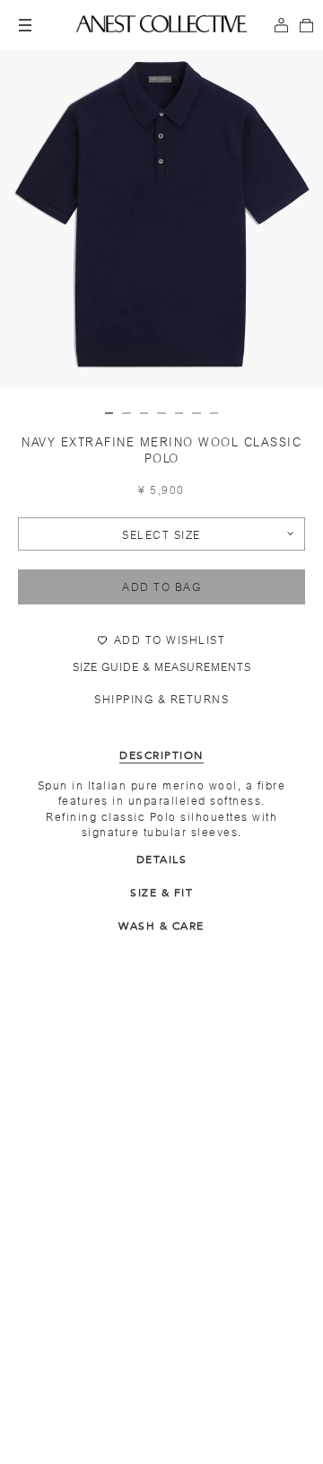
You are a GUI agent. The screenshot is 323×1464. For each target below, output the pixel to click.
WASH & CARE (161, 926)
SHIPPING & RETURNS (161, 699)
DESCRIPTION (161, 755)
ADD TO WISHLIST (170, 640)
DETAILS (162, 859)
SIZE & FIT (161, 893)
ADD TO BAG (161, 587)
